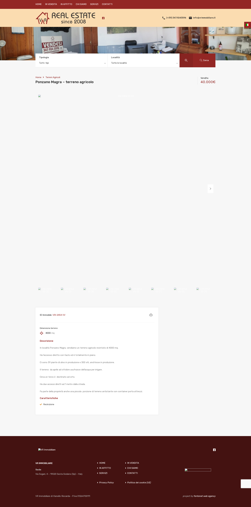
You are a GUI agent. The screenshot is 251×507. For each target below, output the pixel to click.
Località (115, 57)
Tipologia (44, 57)
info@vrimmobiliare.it (204, 18)
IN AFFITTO (66, 4)
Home (38, 77)
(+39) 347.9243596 (176, 18)
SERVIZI (94, 4)
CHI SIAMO (81, 4)
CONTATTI (107, 4)
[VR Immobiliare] (65, 22)
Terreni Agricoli (52, 77)
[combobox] (71, 63)
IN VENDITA (51, 4)
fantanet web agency (205, 496)
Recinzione (48, 404)
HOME (38, 4)
